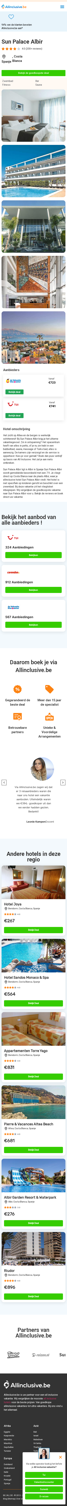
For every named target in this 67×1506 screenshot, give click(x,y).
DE (11, 1495)
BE (4, 1495)
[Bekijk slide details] (13, 1355)
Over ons (20, 1499)
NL (8, 1495)
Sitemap (11, 1499)
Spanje (6, 61)
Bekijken (33, 555)
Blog (5, 1499)
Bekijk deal (14, 392)
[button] (62, 6)
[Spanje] (4, 56)
